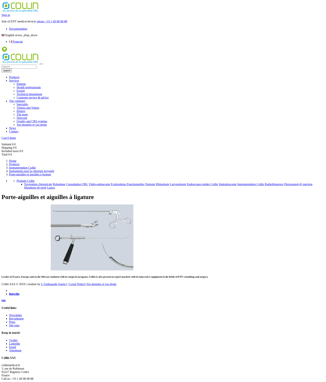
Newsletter (15, 315)
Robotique (59, 184)
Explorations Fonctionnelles (127, 184)
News (12, 128)
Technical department (29, 94)
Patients (21, 84)
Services (14, 80)
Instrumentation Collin (250, 184)
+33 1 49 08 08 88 (52, 21)
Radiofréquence (274, 184)
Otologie (150, 184)
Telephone (15, 350)
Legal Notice (77, 284)
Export (21, 90)
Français (17, 41)
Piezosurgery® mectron (298, 184)
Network (22, 117)
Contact (13, 131)
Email (12, 347)
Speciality (22, 104)
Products (14, 77)
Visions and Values (28, 107)
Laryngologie (178, 184)
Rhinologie (162, 184)
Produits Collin (26, 180)
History (21, 111)
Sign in (6, 15)
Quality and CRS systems (32, 121)
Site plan (14, 325)
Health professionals (29, 87)
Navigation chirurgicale (38, 184)
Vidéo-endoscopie (99, 184)
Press (12, 322)
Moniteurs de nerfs (35, 187)
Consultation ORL (77, 184)
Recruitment (16, 318)
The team (22, 114)
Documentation (18, 28)
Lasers (51, 187)
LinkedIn (14, 343)
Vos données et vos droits (32, 124)
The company (17, 101)
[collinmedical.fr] (21, 62)
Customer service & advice (33, 97)
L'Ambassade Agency (54, 284)
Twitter (13, 340)
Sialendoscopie (228, 184)
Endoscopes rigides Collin (202, 184)
